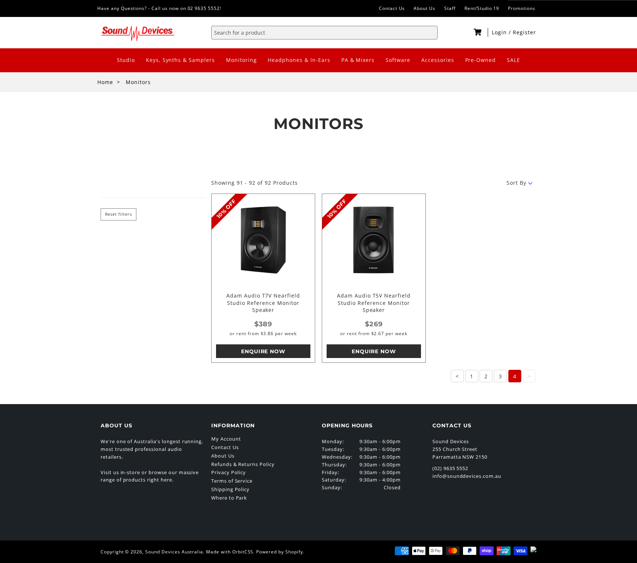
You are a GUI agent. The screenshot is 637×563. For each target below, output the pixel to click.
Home (105, 82)
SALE (513, 59)
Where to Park (229, 497)
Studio (126, 59)
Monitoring (241, 59)
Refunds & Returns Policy (243, 464)
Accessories (437, 59)
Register (524, 32)
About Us (424, 8)
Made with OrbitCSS (229, 552)
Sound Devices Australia (174, 552)
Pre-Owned (480, 59)
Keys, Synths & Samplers (180, 59)
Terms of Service (232, 480)
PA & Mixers (358, 59)
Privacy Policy (228, 472)
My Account (226, 438)
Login (500, 32)
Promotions (521, 8)
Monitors (138, 82)
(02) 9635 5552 (450, 468)
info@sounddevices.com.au (466, 476)
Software (398, 59)
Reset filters (118, 214)
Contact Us (392, 8)
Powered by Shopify (279, 552)
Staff (450, 8)
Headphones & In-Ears (299, 59)
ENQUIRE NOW (263, 351)
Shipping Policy (230, 489)
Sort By (516, 182)
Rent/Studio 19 (481, 8)
